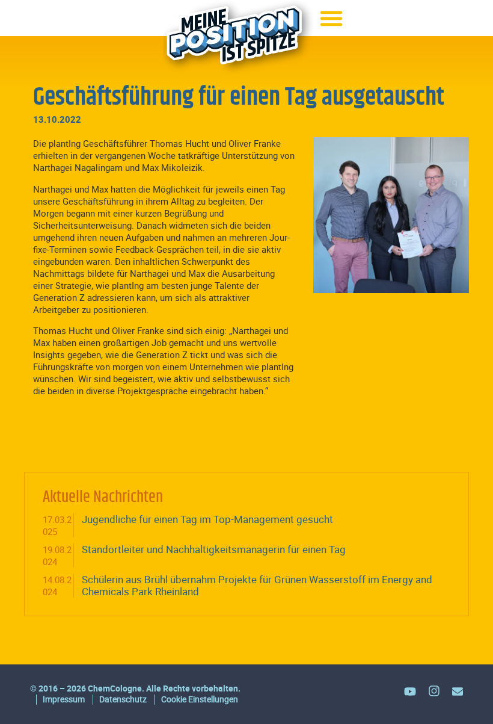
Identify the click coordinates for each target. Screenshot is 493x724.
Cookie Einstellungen (199, 699)
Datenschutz (123, 699)
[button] (331, 18)
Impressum (64, 699)
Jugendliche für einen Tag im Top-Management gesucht (207, 519)
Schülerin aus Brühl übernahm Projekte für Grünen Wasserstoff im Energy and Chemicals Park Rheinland (257, 585)
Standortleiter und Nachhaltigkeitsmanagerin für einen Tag (214, 549)
